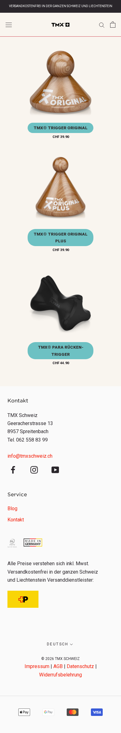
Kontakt (15, 520)
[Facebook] (13, 469)
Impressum (37, 666)
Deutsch (58, 644)
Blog (12, 508)
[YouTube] (55, 469)
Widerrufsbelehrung (60, 675)
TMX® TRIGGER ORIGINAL (60, 127)
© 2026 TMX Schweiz (60, 659)
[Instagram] (34, 469)
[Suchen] (102, 24)
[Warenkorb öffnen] (112, 24)
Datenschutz (80, 666)
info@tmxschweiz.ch (29, 456)
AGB (58, 666)
